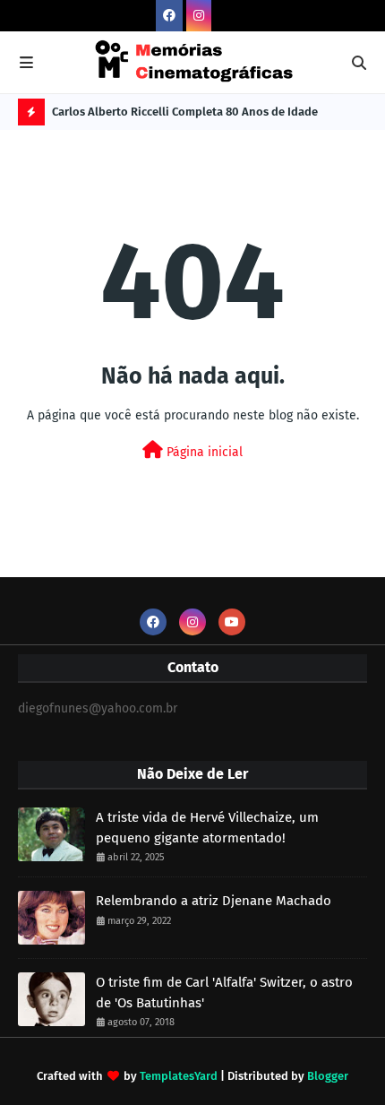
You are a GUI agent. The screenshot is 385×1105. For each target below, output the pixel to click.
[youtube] (231, 622)
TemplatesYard (179, 1076)
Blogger (327, 1076)
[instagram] (198, 15)
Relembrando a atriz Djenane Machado (213, 901)
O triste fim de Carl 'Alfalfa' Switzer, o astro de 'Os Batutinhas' (224, 992)
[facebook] (169, 15)
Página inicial (203, 452)
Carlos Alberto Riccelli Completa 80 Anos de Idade (185, 111)
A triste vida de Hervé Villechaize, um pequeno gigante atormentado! (207, 827)
